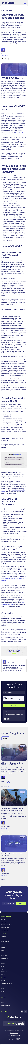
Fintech (3, 991)
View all (5, 738)
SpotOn (3, 963)
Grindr (2, 966)
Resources (3, 1000)
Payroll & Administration (6, 924)
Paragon (3, 950)
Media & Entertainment (6, 993)
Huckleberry (4, 955)
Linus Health (4, 953)
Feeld (2, 961)
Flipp (2, 969)
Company (3, 936)
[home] (8, 3)
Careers (3, 938)
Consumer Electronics (6, 983)
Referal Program (5, 941)
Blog (2, 1002)
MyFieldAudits (4, 958)
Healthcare (3, 980)
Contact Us (21, 903)
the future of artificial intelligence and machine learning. (13, 578)
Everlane (3, 974)
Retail (2, 988)
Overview (3, 919)
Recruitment (4, 922)
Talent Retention (5, 930)
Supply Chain (4, 985)
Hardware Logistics (5, 927)
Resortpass (4, 971)
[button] (24, 3)
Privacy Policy (14, 1033)
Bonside (3, 947)
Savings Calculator (5, 1005)
